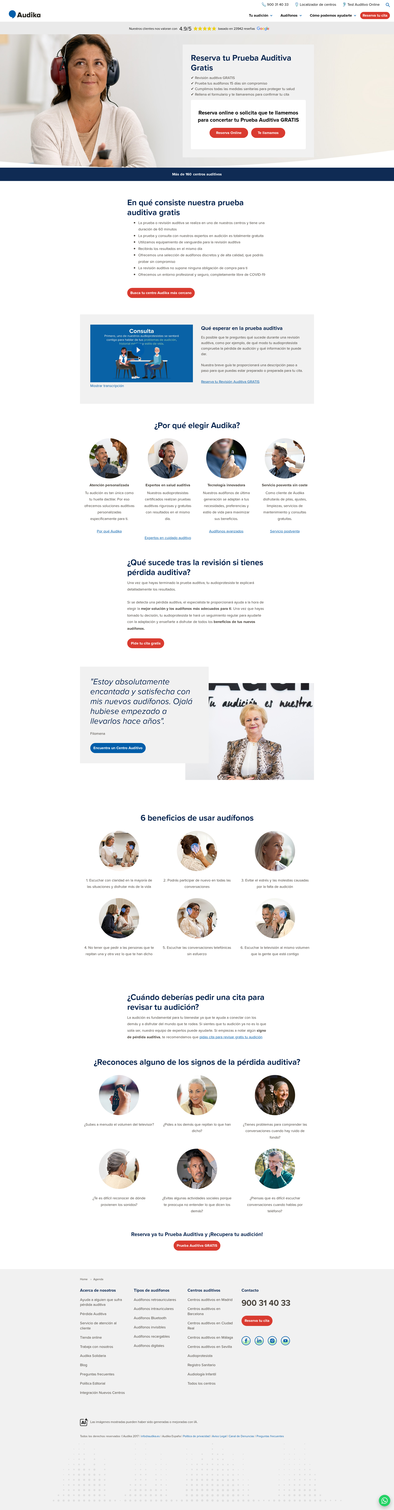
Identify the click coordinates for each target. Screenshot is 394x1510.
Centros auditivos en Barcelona (204, 1311)
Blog (83, 1364)
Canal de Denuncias (241, 1436)
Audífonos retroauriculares (155, 1299)
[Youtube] (285, 1341)
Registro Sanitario (201, 1364)
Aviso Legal (219, 1436)
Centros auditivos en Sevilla (210, 1346)
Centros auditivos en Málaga (210, 1337)
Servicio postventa (285, 531)
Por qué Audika (109, 531)
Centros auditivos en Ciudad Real (210, 1325)
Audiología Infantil (202, 1374)
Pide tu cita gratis (146, 643)
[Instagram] (272, 1341)
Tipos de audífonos (152, 1290)
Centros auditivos (204, 1290)
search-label (388, 5)
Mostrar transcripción (107, 385)
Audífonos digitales (149, 1345)
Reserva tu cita (375, 15)
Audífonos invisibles (150, 1327)
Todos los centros (201, 1383)
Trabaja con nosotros (96, 1346)
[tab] (260, 16)
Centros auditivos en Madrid (210, 1299)
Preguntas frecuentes (97, 1374)
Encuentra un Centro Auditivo (117, 748)
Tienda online (91, 1337)
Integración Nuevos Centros (102, 1392)
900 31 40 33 (266, 1303)
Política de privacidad (196, 1436)
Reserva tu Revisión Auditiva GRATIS (230, 381)
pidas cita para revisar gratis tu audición (230, 1036)
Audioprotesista (200, 1355)
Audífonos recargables (152, 1336)
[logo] (24, 14)
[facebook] (246, 1341)
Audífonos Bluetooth (150, 1317)
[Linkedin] (259, 1341)
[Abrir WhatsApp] (384, 1500)
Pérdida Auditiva (93, 1313)
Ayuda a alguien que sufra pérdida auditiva (101, 1302)
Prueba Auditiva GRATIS (197, 1245)
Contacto (250, 1290)
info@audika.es (150, 1436)
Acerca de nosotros (98, 1290)
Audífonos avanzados (226, 531)
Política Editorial (92, 1383)
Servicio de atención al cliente (98, 1325)
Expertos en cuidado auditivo (168, 537)
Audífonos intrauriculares (154, 1308)
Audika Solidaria (93, 1355)
